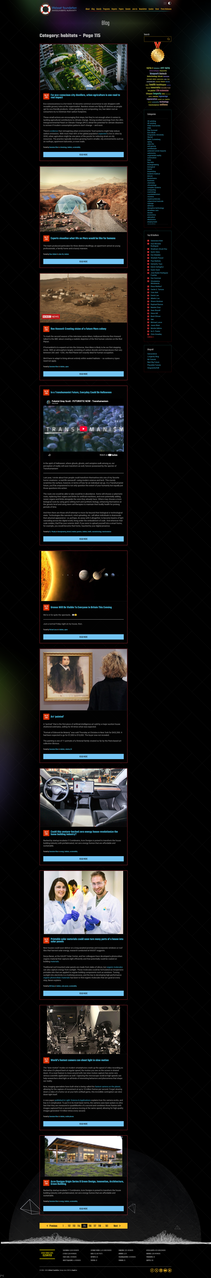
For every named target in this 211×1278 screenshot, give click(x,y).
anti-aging (165, 68)
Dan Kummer (156, 278)
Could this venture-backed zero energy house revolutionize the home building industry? (84, 833)
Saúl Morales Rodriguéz (156, 245)
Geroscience (152, 354)
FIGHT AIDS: (66, 1257)
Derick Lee (155, 295)
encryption (151, 224)
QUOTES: (148, 1260)
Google (147, 85)
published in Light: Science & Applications (73, 1100)
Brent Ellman (156, 316)
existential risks (151, 82)
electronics (151, 219)
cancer (154, 79)
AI (152, 68)
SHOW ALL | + (150, 337)
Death (168, 79)
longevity (157, 93)
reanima (155, 96)
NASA (163, 94)
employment (152, 222)
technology (164, 102)
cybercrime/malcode (155, 201)
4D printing (151, 123)
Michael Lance (53, 629)
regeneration (152, 99)
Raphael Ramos (157, 304)
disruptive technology (155, 208)
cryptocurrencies (153, 199)
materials (55, 961)
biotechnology (152, 76)
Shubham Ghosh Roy (159, 249)
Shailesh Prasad (157, 258)
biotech (163, 73)
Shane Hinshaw (157, 301)
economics (151, 215)
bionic (149, 169)
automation (151, 158)
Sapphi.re (74, 1270)
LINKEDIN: (121, 1250)
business (150, 181)
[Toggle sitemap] (165, 3)
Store (157, 9)
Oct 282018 (46, 392)
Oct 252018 (46, 717)
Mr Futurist (151, 359)
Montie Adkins (156, 328)
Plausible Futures (154, 365)
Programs (106, 9)
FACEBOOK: (66, 1250)
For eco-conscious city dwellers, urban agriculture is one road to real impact (85, 96)
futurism (168, 82)
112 (69, 1226)
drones (150, 213)
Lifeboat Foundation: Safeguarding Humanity (58, 9)
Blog (93, 9)
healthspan (161, 84)
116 (90, 1226)
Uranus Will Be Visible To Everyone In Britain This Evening (81, 607)
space (67, 366)
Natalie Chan (156, 307)
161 (106, 1226)
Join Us (134, 9)
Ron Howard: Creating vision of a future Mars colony (78, 329)
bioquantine (163, 71)
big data (150, 162)
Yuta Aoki (154, 292)
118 (99, 1226)
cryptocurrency (160, 79)
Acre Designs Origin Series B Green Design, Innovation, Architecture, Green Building (87, 1182)
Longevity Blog (153, 357)
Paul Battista (156, 261)
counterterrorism (153, 194)
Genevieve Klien (53, 147)
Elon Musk (151, 133)
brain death (149, 79)
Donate (127, 9)
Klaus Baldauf (53, 254)
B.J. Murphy (52, 531)
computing (151, 190)
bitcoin (160, 76)
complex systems (154, 187)
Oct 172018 (46, 833)
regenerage (163, 96)
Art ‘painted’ (57, 717)
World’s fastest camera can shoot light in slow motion (80, 1060)
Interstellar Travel (165, 88)
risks (163, 99)
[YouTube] (165, 1270)
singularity (167, 99)
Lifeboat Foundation (53, 1270)
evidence (54, 131)
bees (149, 160)
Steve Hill (154, 313)
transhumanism (106, 531)
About (88, 9)
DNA (149, 128)
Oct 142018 (46, 1183)
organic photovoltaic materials (56, 977)
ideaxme (148, 88)
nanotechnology (96, 531)
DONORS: (121, 1253)
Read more (83, 155)
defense (150, 206)
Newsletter (143, 9)
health (89, 531)
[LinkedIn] (161, 1270)
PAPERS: (93, 1260)
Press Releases (166, 9)
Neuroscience (167, 94)
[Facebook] (152, 1270)
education (151, 217)
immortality (155, 87)
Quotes (151, 9)
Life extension (162, 90)
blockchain (166, 77)
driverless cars (152, 210)
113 (74, 1226)
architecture (151, 149)
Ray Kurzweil (152, 130)
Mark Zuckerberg (153, 139)
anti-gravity (151, 146)
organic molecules (115, 967)
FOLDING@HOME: (123, 1257)
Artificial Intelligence (154, 71)
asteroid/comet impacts (156, 151)
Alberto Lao (155, 298)
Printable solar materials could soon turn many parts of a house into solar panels (87, 940)
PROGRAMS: (149, 1257)
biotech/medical (71, 531)
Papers (121, 9)
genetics (79, 531)
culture (165, 79)
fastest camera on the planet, (108, 1086)
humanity (169, 85)
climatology (63, 147)
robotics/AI (68, 749)
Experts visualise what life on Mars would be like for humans (83, 238)
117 (95, 1226)
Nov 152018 (46, 238)
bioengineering (62, 531)
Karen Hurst (155, 270)
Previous (53, 1226)
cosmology (151, 192)
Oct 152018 (46, 1060)
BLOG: (92, 1253)
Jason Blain (155, 325)
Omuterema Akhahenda (155, 282)
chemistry (151, 183)
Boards (98, 9)
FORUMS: (121, 1260)
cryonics (150, 197)
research (160, 99)
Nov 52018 (46, 329)
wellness (164, 104)
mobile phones (69, 1116)
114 (78, 1226)
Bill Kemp (52, 986)
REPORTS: (93, 1257)
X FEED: (65, 1253)
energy (62, 851)
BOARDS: (148, 1253)
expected (102, 133)
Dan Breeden (156, 255)
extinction (158, 82)
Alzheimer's (157, 68)
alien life (61, 254)
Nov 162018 (46, 96)
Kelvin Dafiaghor (157, 267)
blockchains (152, 178)
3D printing (151, 121)
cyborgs (150, 203)
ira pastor (152, 90)
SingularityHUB (153, 368)
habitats (69, 147)
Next (116, 1226)
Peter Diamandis (153, 126)
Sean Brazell (155, 310)
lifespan (149, 94)
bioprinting (151, 171)
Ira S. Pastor (155, 331)
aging (148, 68)
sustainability (76, 147)
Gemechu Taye (156, 264)
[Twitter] (156, 1270)
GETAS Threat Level (47, 1255)
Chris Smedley (156, 334)
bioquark (154, 73)
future (163, 82)
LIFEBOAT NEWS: (95, 1250)
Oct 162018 (46, 940)
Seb (152, 319)
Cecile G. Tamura (157, 289)
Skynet (150, 137)
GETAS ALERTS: (150, 1250)
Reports (114, 9)
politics (150, 96)
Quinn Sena (155, 252)
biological (151, 167)
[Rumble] (169, 1270)
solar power (65, 986)
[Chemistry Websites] (157, 52)
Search (168, 39)
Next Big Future (153, 362)
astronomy (151, 153)
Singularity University (155, 135)
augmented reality (154, 155)
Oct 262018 (46, 607)
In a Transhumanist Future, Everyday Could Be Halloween (81, 392)
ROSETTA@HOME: (68, 1260)
